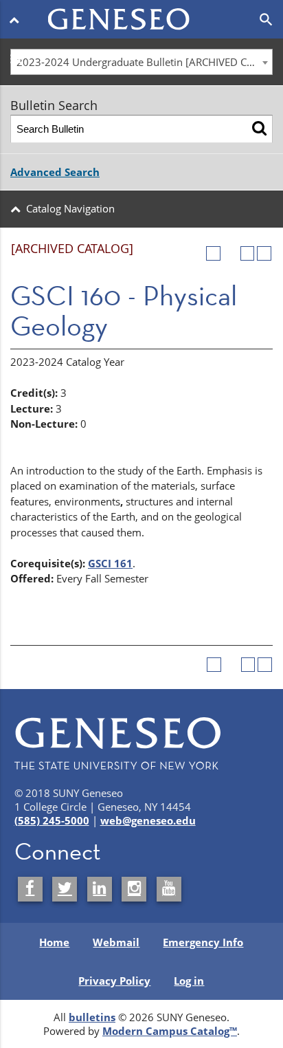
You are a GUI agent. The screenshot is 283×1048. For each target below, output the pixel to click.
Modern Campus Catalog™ (169, 1031)
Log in (189, 980)
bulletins (92, 1017)
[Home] (142, 11)
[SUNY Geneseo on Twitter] (64, 889)
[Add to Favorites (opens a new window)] (213, 253)
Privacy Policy (114, 980)
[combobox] (141, 62)
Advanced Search (55, 172)
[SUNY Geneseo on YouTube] (169, 889)
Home (54, 942)
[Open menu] (16, 19)
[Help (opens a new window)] (264, 253)
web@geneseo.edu (148, 820)
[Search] (259, 129)
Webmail (116, 942)
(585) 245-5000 (51, 820)
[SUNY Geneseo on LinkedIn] (99, 889)
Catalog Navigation (70, 208)
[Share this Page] (230, 253)
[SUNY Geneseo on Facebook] (30, 889)
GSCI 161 (110, 563)
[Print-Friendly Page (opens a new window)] (247, 253)
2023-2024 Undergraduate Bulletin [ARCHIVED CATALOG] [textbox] (144, 62)
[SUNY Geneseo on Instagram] (134, 889)
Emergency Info (203, 942)
